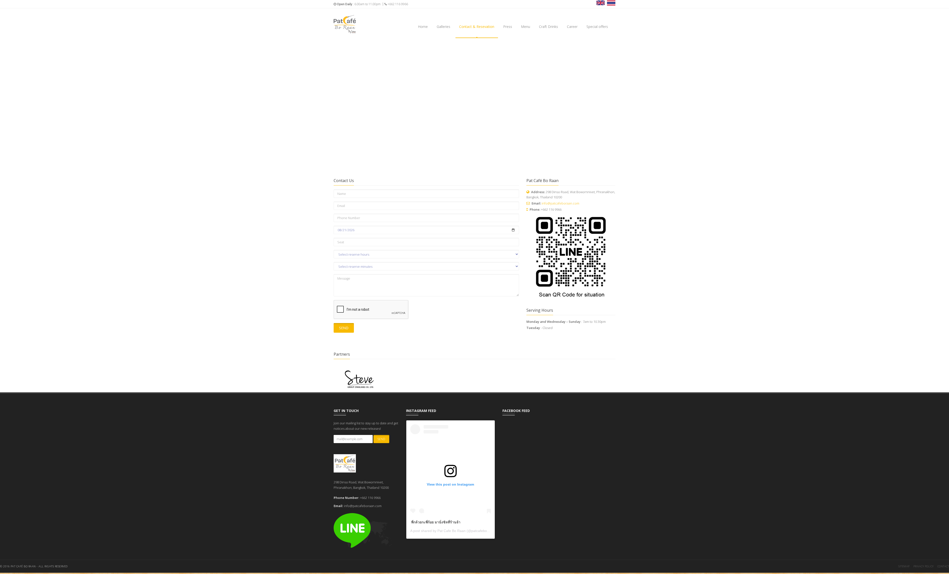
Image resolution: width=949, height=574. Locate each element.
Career (572, 26)
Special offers (597, 26)
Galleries (443, 26)
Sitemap (904, 566)
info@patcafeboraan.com (560, 203)
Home (423, 26)
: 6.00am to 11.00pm (359, 4)
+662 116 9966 (397, 4)
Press (507, 26)
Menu (525, 26)
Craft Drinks (548, 26)
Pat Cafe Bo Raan (451, 531)
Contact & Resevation (476, 26)
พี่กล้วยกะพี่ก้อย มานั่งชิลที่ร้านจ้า (435, 522)
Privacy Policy (923, 566)
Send (343, 328)
